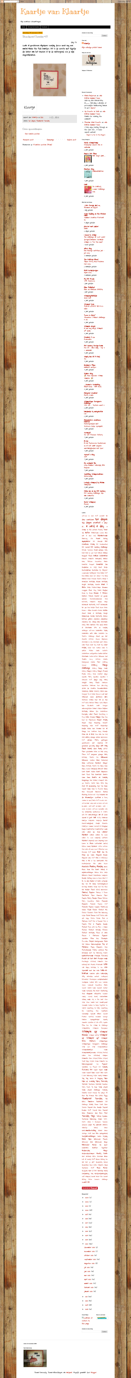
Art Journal (86, 547)
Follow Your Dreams (94, 728)
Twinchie (105, 1122)
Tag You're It (91, 1078)
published (101, 950)
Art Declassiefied (101, 544)
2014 (87, 1235)
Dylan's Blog (88, 373)
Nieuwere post (28, 139)
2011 (86, 1296)
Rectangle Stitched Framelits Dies (94, 961)
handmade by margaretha (93, 411)
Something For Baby (93, 1008)
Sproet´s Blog (89, 454)
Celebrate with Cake (89, 633)
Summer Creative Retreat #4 (94, 218)
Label (83, 832)
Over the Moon (102, 887)
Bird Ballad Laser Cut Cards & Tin (93, 576)
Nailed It (104, 869)
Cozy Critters (94, 659)
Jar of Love (102, 814)
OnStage (84, 887)
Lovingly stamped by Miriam (94, 482)
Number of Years (95, 881)
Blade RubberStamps (94, 587)
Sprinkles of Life (93, 1022)
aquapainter (86, 541)
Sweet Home (90, 1072)
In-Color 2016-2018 (90, 803)
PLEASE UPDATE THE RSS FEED (93, 307)
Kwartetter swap (101, 829)
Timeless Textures (95, 1101)
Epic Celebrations (101, 711)
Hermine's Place (89, 365)
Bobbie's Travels (87, 596)
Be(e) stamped (89, 502)
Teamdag (104, 1090)
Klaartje (87, 43)
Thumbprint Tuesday (43, 121)
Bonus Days (102, 602)
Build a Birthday (95, 613)
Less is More (87, 843)
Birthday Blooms (95, 581)
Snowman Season (87, 1005)
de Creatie (91, 688)
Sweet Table (99, 1073)
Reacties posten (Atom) (42, 144)
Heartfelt (98, 774)
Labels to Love (87, 838)
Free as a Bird (88, 734)
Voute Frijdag (102, 1136)
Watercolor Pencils (100, 1139)
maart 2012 (88, 1283)
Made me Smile (88, 855)
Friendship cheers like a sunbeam (93, 146)
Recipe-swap (102, 958)
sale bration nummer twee (93, 97)
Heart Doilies (90, 771)
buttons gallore (87, 619)
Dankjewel (87, 484)
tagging (100, 1078)
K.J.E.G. (99, 817)
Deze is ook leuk (101, 694)
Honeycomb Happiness (94, 792)
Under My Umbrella (94, 1125)
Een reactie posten (32, 133)
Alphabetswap (102, 535)
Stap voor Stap (88, 1047)
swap (105, 1069)
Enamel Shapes (97, 708)
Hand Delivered (101, 760)
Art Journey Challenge (99, 547)
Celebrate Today (101, 630)
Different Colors (88, 697)
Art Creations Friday (94, 543)
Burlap (92, 616)
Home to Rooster (97, 789)
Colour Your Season (94, 648)
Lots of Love (89, 849)
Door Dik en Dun (101, 700)
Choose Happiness (101, 639)
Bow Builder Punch (93, 607)
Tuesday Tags (88, 1116)
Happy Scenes (86, 769)
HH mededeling (91, 786)
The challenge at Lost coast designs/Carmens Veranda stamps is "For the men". (94, 239)
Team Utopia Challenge (91, 1090)
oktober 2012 (89, 1255)
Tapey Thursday (101, 1081)
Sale (97, 970)
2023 (87, 1197)
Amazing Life (87, 538)
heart (83, 772)
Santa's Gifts (94, 973)
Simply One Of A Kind (92, 356)
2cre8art (101, 516)
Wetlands (88, 1156)
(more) (93, 108)
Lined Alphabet (92, 846)
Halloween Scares (88, 760)
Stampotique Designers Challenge (93, 402)
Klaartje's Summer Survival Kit (91, 826)
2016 (87, 1227)
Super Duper (98, 1070)
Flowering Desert (100, 723)
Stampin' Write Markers (94, 1039)
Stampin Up (89, 1031)
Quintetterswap (87, 955)
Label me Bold (93, 832)
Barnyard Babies (101, 558)
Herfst (93, 783)
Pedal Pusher (92, 910)
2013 (87, 1239)
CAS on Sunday (101, 627)
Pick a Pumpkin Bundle (97, 924)
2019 (87, 1214)
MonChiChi (85, 866)
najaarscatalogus (87, 872)
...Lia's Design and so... (92, 205)
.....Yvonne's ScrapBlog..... (92, 384)
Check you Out (102, 636)
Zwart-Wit (86, 1182)
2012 (87, 1244)
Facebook (44, 27)
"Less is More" (89, 315)
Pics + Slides (102, 927)
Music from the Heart (90, 869)
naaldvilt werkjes (90, 367)
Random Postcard (101, 955)
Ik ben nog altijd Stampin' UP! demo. (93, 329)
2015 (87, 1231)
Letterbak (98, 843)
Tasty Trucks (86, 1087)
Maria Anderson (90, 95)
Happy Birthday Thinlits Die (90, 766)
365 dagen (31, 121)
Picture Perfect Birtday (91, 930)
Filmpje (98, 717)
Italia (85, 228)
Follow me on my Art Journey (94, 491)
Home (23, 27)
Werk (83, 1156)
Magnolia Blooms (102, 855)
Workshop (100, 1171)
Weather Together (100, 1148)
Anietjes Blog (89, 169)
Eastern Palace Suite (96, 703)
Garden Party (93, 740)
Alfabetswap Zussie (97, 533)
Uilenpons (84, 1125)
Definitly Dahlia (99, 691)
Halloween (104, 757)
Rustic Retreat (97, 964)
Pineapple (104, 938)
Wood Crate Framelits (96, 1165)
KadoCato (91, 820)
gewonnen (85, 746)
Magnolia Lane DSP (88, 858)
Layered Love (92, 840)
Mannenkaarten (98, 171)
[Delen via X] (54, 117)
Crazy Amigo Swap (99, 668)
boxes (101, 607)
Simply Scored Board (90, 996)
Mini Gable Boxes (100, 863)
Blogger (93, 1372)
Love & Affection (99, 849)
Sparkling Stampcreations (93, 474)
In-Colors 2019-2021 (92, 809)
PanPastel (85, 895)
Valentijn (84, 1128)
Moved (86, 504)
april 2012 (88, 1279)
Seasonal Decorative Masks (97, 985)
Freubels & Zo (89, 337)
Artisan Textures (87, 550)
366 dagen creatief (91, 522)
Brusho (100, 610)
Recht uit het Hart (89, 958)
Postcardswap (86, 950)
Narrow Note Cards (101, 872)
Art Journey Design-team (93, 345)
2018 (87, 1218)
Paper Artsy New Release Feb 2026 (94, 262)
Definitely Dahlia (87, 691)
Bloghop (105, 590)
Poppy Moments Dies (99, 947)
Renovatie (87, 339)
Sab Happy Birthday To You (92, 967)
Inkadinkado (88, 812)
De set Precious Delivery (93, 434)
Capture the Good (96, 624)
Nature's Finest (87, 875)
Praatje (95, 950)
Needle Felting (87, 878)
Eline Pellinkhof (89, 287)
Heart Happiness (101, 771)
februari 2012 (89, 1287)
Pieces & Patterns (90, 935)
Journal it (85, 817)
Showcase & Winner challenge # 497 (94, 318)
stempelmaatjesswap (89, 1052)
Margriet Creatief (90, 393)
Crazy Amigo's (87, 671)
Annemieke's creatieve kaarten (92, 421)
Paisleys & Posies (101, 892)
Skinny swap (86, 999)
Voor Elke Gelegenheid (100, 1133)
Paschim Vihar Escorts (92, 122)
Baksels (100, 553)
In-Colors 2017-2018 (102, 803)
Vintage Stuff (86, 1133)
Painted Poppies (88, 892)
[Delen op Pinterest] (58, 117)
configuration (94, 653)
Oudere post (71, 139)
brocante (94, 610)
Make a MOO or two (89, 861)
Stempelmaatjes (102, 1047)
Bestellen (95, 570)
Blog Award (97, 590)
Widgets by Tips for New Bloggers (96, 135)
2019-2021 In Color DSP (90, 516)
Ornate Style (92, 887)
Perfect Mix (103, 910)
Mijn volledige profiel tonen (92, 47)
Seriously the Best (93, 991)
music (105, 866)
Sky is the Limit (97, 999)
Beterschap (88, 476)
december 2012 (90, 1247)
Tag (83, 1078)
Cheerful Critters (88, 639)
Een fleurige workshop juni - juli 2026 (94, 251)
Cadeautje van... (86, 622)
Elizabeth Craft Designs (97, 705)
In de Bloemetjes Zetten (94, 796)
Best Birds (103, 567)
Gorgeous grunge (97, 754)
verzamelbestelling (89, 1130)
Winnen (98, 1159)
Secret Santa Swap (89, 988)
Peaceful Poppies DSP (98, 904)
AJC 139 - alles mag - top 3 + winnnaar (94, 349)
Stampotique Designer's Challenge (94, 1044)
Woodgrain (85, 1171)
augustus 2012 (89, 1263)
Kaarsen (104, 817)
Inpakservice (96, 812)
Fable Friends (90, 717)
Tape (105, 1078)
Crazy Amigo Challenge (94, 666)
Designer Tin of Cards (88, 694)
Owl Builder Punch (88, 889)
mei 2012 (87, 1275)
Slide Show (85, 1002)
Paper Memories (96, 895)
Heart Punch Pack (88, 774)
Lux (85, 413)
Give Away (98, 748)
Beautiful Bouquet (88, 564)
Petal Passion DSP (92, 915)
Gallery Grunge (90, 737)
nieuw (94, 878)
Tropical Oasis (97, 1110)
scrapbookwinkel (102, 979)
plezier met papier (91, 226)
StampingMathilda (90, 295)
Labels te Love (102, 835)
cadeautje (104, 619)
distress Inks (101, 697)
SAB (105, 964)
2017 (87, 1223)
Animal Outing (101, 538)
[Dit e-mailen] (50, 117)
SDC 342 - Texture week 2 (94, 405)
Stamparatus (86, 1028)
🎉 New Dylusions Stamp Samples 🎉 (93, 377)
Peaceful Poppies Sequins (91, 907)
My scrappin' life (90, 463)
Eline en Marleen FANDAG (93, 289)
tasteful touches (101, 1084)
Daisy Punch (94, 682)
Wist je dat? (89, 1162)
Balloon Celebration (100, 555)
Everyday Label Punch (90, 714)
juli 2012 (87, 1267)
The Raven (90, 1095)
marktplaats (100, 861)
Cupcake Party (87, 677)
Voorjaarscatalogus (88, 1136)
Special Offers (95, 1014)
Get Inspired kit (99, 743)
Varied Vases (100, 1128)
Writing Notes (87, 1179)
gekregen (104, 740)
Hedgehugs (85, 780)
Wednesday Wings (94, 1150)
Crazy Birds (91, 674)
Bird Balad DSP (102, 573)
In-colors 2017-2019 (88, 806)
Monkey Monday (96, 866)
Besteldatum (86, 570)
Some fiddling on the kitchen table (95, 214)
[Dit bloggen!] (52, 117)
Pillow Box (94, 938)
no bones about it (101, 878)
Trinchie (84, 1107)
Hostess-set (91, 794)
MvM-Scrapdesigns (91, 270)
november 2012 (90, 1251)
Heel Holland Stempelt (97, 780)
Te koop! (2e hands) (33, 27)
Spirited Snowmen (94, 1017)
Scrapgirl (87, 432)
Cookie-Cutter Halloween (96, 656)
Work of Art (93, 1171)
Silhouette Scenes (100, 993)
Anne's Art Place (90, 153)
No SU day (85, 881)
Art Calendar (98, 541)
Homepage (50, 139)
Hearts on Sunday (100, 777)
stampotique (103, 1041)
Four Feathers (92, 731)
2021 (87, 1206)
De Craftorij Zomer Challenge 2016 (99, 189)
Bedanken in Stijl (89, 567)
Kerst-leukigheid (87, 823)
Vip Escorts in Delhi (91, 111)
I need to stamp (90, 235)
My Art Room (89, 279)
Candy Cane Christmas (100, 622)
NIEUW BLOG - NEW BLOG (92, 386)
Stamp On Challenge (100, 1025)
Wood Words (102, 1167)
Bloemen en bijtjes (91, 207)
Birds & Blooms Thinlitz (95, 579)
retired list (86, 964)
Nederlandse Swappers (100, 875)
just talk (92, 817)
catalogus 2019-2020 (88, 630)
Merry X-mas (88, 395)
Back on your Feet (91, 553)
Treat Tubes (103, 1104)
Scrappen (85, 982)
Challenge (91, 636)
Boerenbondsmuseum (96, 599)
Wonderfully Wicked (101, 1162)
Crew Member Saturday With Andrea (94, 466)
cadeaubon (97, 619)
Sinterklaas (103, 996)
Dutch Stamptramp (91, 142)
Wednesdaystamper (88, 1153)
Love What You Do (99, 852)
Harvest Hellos (102, 769)
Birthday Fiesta (93, 584)
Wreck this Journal (101, 1176)
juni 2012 (87, 1271)
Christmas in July (87, 642)
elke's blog (88, 248)
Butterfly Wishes (101, 616)
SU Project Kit (95, 1067)
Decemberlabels (102, 688)
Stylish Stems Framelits (97, 1061)
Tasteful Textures (88, 1084)
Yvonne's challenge (100, 1179)
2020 (87, 1210)
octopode (104, 881)
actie (87, 532)
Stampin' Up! (92, 1038)
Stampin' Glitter (94, 1035)
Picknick (84, 927)
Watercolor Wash (87, 1142)
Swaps (84, 1073)
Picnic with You (92, 927)
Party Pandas (92, 898)
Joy (85, 358)
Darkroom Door (95, 685)
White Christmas (97, 1156)
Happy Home (103, 766)
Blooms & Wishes (100, 593)
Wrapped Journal (90, 1176)
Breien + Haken (86, 610)
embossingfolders (87, 708)
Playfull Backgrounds (96, 941)
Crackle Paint (95, 662)
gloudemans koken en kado (94, 751)
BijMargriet (93, 573)
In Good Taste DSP (93, 800)
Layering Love (102, 840)
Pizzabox (85, 941)
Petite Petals (95, 918)
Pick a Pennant (98, 921)
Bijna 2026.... (88, 272)
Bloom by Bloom (87, 593)
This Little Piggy (101, 1095)
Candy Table (85, 625)
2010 (87, 1301)
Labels (92, 835)
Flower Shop (87, 723)
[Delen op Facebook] (56, 117)
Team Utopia (103, 1087)
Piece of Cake (101, 932)
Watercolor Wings (101, 1142)
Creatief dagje (102, 674)
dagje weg (98, 679)
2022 (87, 1202)
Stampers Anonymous (100, 1028)
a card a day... (95, 526)
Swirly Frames (102, 1075)
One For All (86, 884)
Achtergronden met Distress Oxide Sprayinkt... (93, 425)
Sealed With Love (95, 982)
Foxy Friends (102, 731)
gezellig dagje (94, 746)
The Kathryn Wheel (91, 259)
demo (105, 691)
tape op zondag (88, 1081)
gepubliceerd (85, 743)
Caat (85, 184)
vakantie (104, 1125)
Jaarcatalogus (92, 815)
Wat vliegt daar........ (99, 156)
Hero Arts (100, 783)
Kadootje (99, 820)
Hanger (105, 763)
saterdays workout (93, 976)
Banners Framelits (88, 559)
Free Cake (98, 734)
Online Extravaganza (100, 884)
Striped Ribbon (97, 1058)
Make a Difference (101, 858)
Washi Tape (86, 1139)
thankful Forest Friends (89, 1093)
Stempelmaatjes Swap (94, 1049)
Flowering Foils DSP (90, 725)
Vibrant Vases (103, 1130)
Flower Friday (102, 719)
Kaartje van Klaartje (54, 11)
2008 (87, 1309)
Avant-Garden (98, 550)
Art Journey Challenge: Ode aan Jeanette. (94, 494)
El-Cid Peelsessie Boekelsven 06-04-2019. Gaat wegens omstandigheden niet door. (95, 445)
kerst (105, 820)
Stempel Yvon (89, 304)
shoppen (89, 993)
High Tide (100, 786)
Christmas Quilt (98, 642)
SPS (100, 1022)
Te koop (94, 1087)
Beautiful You (101, 564)
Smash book (94, 1002)
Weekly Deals (102, 1153)
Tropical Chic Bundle (95, 1107)
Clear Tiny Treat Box (96, 645)
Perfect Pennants (87, 912)
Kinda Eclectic (101, 823)
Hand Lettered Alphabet (91, 763)
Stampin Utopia (89, 326)
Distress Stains (87, 700)
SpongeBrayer (94, 1019)
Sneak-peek (103, 1002)
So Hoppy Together (99, 1005)
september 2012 (90, 1259)
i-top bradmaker (101, 794)
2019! (85, 456)
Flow (103, 717)
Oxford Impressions (101, 890)
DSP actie (85, 703)
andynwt (69, 1372)
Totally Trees (93, 1104)
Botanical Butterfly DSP (91, 604)
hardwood (94, 769)
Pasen (100, 898)
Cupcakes (95, 677)
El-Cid (86, 441)
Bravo (105, 607)
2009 (87, 1305)
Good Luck (87, 298)
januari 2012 (88, 1291)
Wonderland (85, 1165)
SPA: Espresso (89, 281)
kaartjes (84, 820)
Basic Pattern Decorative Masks (94, 561)
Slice (105, 999)
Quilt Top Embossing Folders (98, 953)
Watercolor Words (89, 1144)
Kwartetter (90, 829)
